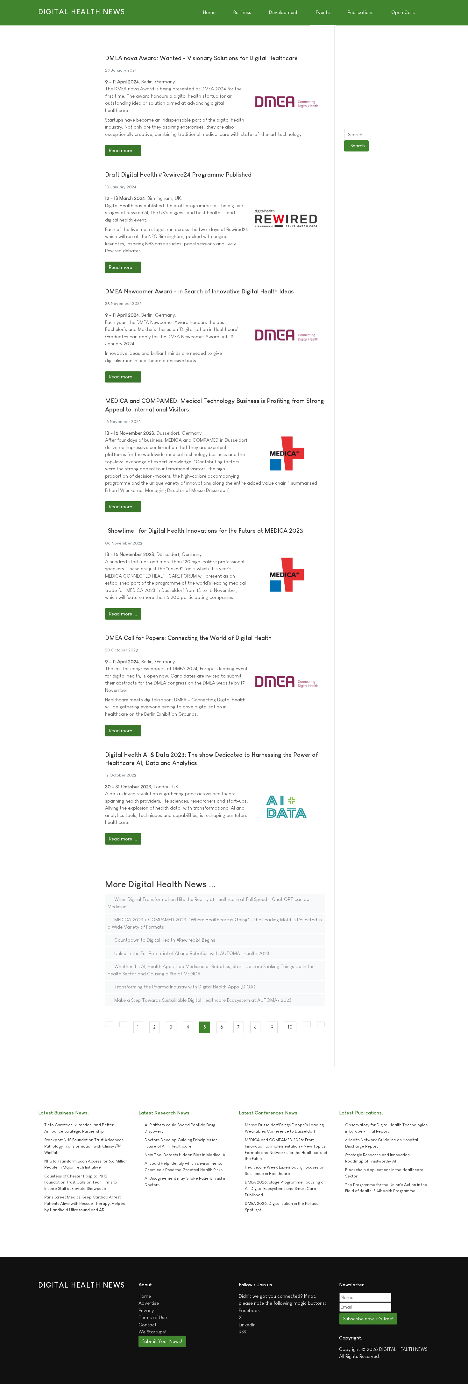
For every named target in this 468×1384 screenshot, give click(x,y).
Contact (147, 1324)
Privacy (146, 1310)
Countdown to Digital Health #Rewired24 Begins (164, 940)
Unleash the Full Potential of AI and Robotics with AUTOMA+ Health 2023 (191, 953)
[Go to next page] (307, 1024)
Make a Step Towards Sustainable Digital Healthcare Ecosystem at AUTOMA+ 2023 (202, 1000)
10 (290, 1026)
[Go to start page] (109, 1024)
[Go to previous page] (123, 1024)
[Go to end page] (321, 1024)
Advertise (148, 1303)
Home (144, 1296)
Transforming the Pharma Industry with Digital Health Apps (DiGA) (184, 986)
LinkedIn (247, 1324)
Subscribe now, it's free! (368, 1318)
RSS (242, 1331)
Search (358, 145)
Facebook (249, 1310)
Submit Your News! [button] (162, 1341)
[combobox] (375, 134)
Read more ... (123, 150)
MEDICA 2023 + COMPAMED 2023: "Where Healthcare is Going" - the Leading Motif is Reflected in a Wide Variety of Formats (215, 923)
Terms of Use (152, 1317)
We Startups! (152, 1331)
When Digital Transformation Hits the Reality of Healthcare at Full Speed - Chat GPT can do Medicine (208, 902)
